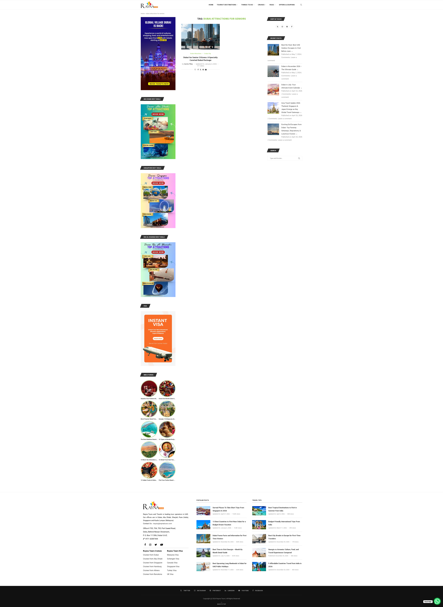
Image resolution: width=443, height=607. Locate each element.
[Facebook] (145, 545)
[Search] (301, 4)
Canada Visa (172, 563)
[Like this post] (195, 70)
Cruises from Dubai (151, 555)
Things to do (247, 5)
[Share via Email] (206, 70)
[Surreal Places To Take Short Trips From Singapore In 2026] (203, 510)
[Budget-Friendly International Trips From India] (259, 524)
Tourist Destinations (226, 5)
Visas (271, 5)
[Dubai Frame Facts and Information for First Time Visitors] (203, 538)
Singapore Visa (173, 566)
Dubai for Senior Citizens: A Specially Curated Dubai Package (200, 58)
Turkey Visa (172, 570)
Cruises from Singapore (152, 563)
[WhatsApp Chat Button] (437, 601)
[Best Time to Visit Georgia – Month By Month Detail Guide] (203, 552)
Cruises (261, 5)
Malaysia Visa (173, 555)
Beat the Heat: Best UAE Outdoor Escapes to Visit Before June (291, 48)
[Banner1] (158, 53)
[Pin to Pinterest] (203, 70)
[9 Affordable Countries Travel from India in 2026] (259, 566)
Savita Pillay (188, 64)
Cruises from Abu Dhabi (152, 559)
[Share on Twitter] (200, 70)
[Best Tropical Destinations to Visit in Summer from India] (259, 510)
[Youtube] (161, 545)
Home (211, 5)
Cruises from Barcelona (152, 574)
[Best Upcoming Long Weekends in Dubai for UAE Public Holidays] (203, 566)
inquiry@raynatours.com (162, 524)
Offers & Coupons (287, 5)
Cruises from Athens (151, 570)
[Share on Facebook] (198, 70)
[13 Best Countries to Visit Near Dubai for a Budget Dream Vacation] (203, 524)
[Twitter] (156, 545)
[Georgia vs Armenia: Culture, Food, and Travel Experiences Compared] (259, 552)
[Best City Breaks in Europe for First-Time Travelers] (259, 538)
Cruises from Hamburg (152, 566)
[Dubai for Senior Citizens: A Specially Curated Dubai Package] (200, 37)
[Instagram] (150, 545)
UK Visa (170, 574)
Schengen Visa (173, 559)
